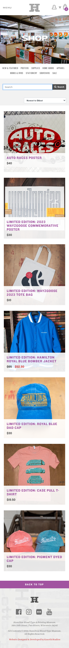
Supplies (35, 68)
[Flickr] (38, 612)
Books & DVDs (16, 73)
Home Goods (48, 68)
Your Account (54, 7)
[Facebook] (18, 612)
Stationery (31, 73)
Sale (55, 73)
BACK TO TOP (34, 584)
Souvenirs (45, 73)
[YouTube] (49, 612)
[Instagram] (28, 612)
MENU (7, 7)
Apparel (61, 68)
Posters (25, 68)
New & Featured (10, 68)
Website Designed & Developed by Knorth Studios (34, 639)
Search (60, 86)
